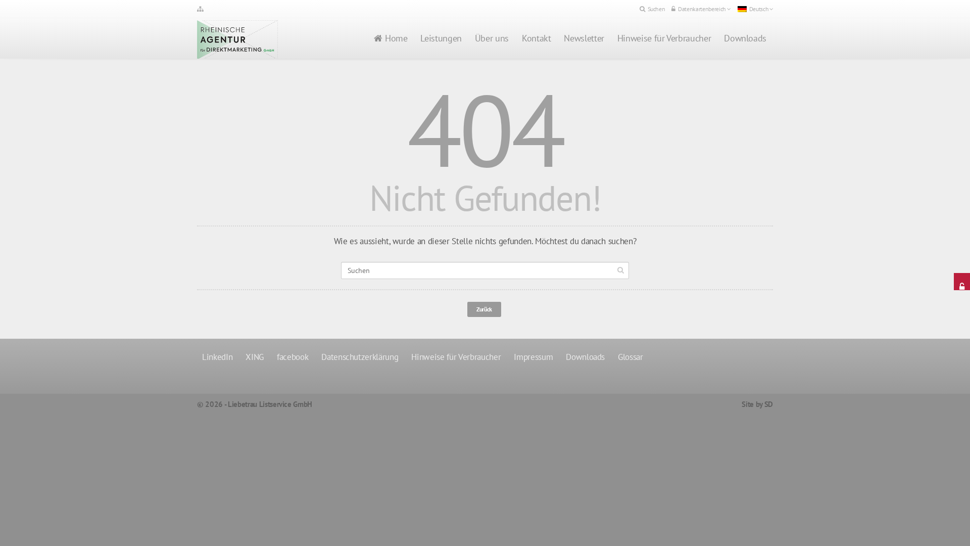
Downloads (745, 38)
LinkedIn (217, 356)
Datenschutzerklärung (359, 356)
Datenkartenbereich (702, 9)
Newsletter (584, 38)
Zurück (484, 309)
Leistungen (440, 38)
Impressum (533, 356)
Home (396, 38)
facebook (292, 356)
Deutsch (759, 9)
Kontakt (536, 38)
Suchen (656, 9)
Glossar (630, 356)
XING (255, 356)
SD (768, 404)
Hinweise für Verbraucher (664, 38)
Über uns (492, 38)
